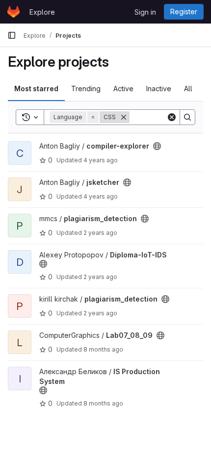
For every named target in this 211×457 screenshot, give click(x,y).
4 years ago (100, 160)
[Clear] (172, 117)
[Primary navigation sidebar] (12, 35)
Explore (42, 12)
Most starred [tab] (36, 88)
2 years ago (100, 232)
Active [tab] (123, 88)
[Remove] (124, 117)
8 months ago (103, 349)
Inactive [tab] (158, 88)
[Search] (187, 117)
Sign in (145, 12)
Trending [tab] (86, 88)
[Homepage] (13, 12)
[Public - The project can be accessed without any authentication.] (157, 146)
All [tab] (188, 88)
